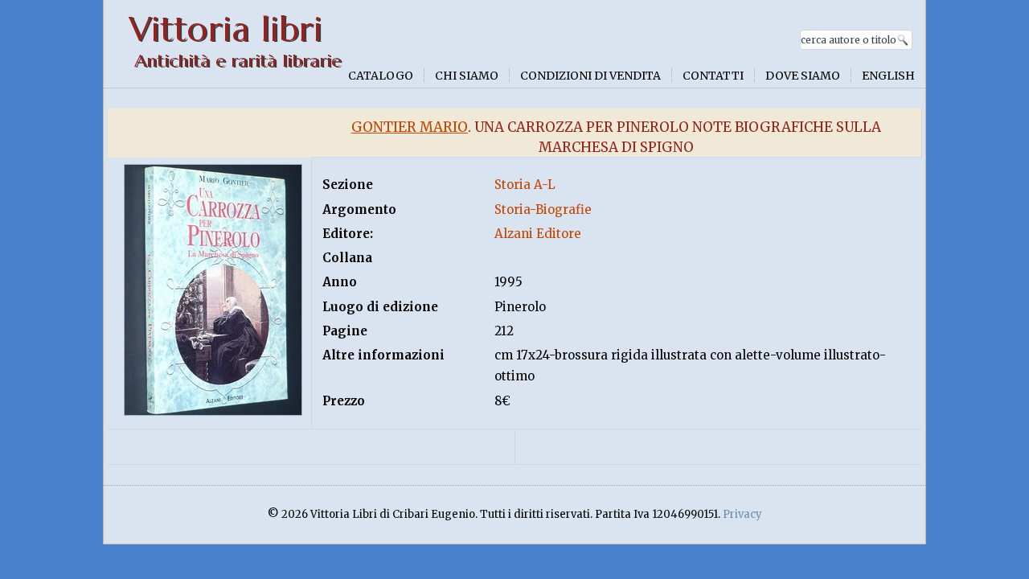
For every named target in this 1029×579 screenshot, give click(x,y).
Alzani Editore (537, 233)
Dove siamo (802, 75)
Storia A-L (524, 184)
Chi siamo (466, 75)
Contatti (713, 75)
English (888, 75)
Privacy (742, 514)
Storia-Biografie (543, 209)
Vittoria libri (225, 29)
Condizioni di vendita (590, 75)
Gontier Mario (409, 127)
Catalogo (380, 75)
